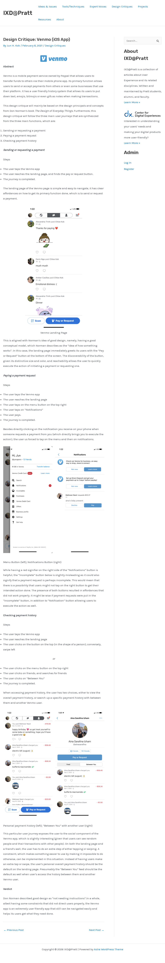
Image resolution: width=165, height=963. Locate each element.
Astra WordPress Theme (108, 949)
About (60, 19)
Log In (127, 162)
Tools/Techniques (73, 6)
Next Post (96, 930)
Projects (143, 6)
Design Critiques (122, 6)
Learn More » (132, 102)
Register (129, 169)
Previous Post (14, 930)
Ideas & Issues (47, 6)
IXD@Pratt (17, 13)
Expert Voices (98, 6)
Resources (44, 19)
